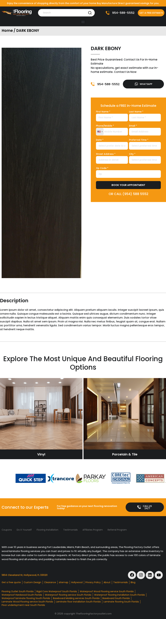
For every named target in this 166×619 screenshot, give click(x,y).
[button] (83, 22)
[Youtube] (159, 575)
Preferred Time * (138, 140)
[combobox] (100, 131)
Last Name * (136, 111)
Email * (133, 126)
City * (132, 154)
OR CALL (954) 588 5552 (128, 194)
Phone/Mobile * (105, 126)
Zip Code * (102, 168)
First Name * (103, 111)
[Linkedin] (150, 575)
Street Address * (105, 154)
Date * (99, 140)
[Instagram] (141, 575)
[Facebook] (132, 575)
